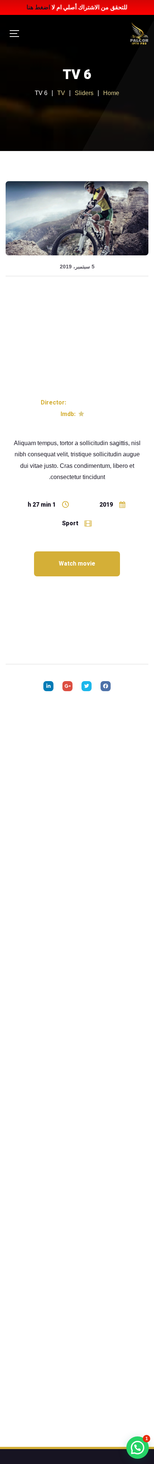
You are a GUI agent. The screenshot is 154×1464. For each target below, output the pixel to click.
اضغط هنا (38, 7)
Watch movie (77, 563)
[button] (137, 1447)
